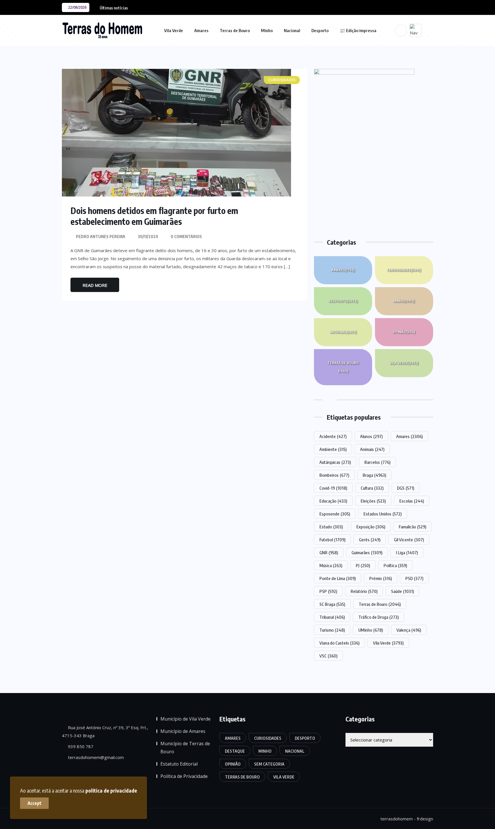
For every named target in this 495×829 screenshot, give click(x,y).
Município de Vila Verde (185, 719)
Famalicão (412, 526)
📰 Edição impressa (358, 30)
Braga (374, 475)
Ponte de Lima (337, 578)
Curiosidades (404, 270)
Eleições (373, 500)
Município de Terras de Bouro (185, 747)
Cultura (372, 488)
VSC (328, 655)
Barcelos (377, 462)
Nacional (292, 30)
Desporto (320, 30)
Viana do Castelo (339, 642)
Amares (201, 30)
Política (395, 565)
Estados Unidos (383, 513)
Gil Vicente (409, 539)
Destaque (235, 751)
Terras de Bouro (235, 30)
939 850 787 (80, 746)
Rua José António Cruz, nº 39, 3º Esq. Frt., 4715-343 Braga (105, 731)
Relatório (364, 591)
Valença (408, 630)
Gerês (369, 539)
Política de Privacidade (184, 776)
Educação (333, 500)
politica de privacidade (111, 790)
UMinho (370, 630)
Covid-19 (333, 488)
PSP (328, 591)
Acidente (333, 436)
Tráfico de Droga (378, 617)
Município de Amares (182, 731)
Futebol (332, 539)
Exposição (370, 526)
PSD (414, 578)
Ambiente (333, 449)
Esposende (334, 513)
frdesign (425, 819)
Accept (35, 803)
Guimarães (366, 552)
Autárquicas (335, 462)
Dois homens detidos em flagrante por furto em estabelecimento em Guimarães (154, 216)
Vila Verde (173, 30)
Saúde (402, 591)
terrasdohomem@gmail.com (95, 757)
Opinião (404, 332)
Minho (267, 30)
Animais (372, 449)
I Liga (407, 552)
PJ (363, 565)
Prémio (380, 578)
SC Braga (332, 604)
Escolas (411, 500)
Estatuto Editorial (179, 764)
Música (330, 565)
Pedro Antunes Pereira (100, 236)
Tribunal (332, 617)
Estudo (331, 526)
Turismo (332, 630)
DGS (405, 488)
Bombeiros (334, 475)
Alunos (371, 436)
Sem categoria (269, 764)
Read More (94, 285)
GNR (328, 552)
